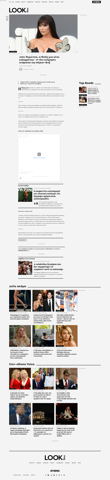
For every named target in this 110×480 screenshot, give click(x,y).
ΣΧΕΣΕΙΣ (57, 1)
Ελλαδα (35, 423)
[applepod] (59, 475)
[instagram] (48, 475)
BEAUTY (23, 1)
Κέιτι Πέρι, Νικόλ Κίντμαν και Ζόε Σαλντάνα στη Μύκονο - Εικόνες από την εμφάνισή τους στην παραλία (66, 319)
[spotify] (57, 475)
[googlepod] (62, 475)
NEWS (62, 1)
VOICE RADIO (26, 475)
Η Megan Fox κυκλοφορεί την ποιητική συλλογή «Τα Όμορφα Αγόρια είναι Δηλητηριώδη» (47, 195)
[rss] (64, 475)
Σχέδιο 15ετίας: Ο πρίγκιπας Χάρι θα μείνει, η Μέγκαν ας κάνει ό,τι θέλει (93, 91)
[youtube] (54, 475)
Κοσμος (35, 388)
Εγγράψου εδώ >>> (23, 250)
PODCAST (33, 475)
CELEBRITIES (30, 1)
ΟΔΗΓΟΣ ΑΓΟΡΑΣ (17, 475)
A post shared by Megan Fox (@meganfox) (40, 176)
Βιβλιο (20, 201)
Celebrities (13, 51)
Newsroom (59, 312)
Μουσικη (12, 388)
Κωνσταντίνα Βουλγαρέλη (15, 312)
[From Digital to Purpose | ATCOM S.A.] (95, 475)
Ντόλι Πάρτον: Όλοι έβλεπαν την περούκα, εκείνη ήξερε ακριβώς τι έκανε (94, 101)
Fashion (12, 310)
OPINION (51, 1)
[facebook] (46, 475)
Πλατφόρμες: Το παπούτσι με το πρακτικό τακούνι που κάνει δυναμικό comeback (20, 317)
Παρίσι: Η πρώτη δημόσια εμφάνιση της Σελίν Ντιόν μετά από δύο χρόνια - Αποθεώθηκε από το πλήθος (66, 432)
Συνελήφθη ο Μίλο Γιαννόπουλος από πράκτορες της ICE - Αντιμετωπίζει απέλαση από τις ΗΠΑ (66, 397)
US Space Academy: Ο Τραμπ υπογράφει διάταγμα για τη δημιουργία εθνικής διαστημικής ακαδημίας (20, 431)
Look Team (26, 69)
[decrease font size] (7, 17)
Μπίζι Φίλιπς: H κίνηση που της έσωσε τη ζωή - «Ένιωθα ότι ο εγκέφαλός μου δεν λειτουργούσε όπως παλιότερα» (19, 354)
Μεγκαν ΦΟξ (22, 240)
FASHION (17, 1)
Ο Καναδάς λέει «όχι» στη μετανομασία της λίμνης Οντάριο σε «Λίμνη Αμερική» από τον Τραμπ (42, 396)
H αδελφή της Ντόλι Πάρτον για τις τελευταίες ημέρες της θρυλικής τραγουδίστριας (19, 396)
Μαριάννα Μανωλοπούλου (39, 261)
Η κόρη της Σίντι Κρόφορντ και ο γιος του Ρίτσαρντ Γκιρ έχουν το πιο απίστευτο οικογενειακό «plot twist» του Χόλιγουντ (43, 319)
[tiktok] (52, 475)
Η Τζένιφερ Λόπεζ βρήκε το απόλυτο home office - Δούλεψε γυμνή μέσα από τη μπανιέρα (43, 353)
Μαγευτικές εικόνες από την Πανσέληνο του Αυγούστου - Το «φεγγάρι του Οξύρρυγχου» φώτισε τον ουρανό (43, 432)
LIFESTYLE (37, 1)
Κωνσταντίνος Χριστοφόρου (39, 188)
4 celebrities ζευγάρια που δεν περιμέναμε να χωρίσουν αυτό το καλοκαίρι (48, 267)
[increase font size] (7, 20)
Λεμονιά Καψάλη (91, 96)
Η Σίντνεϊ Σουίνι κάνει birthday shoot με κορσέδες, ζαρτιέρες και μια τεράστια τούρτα (66, 353)
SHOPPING (44, 1)
